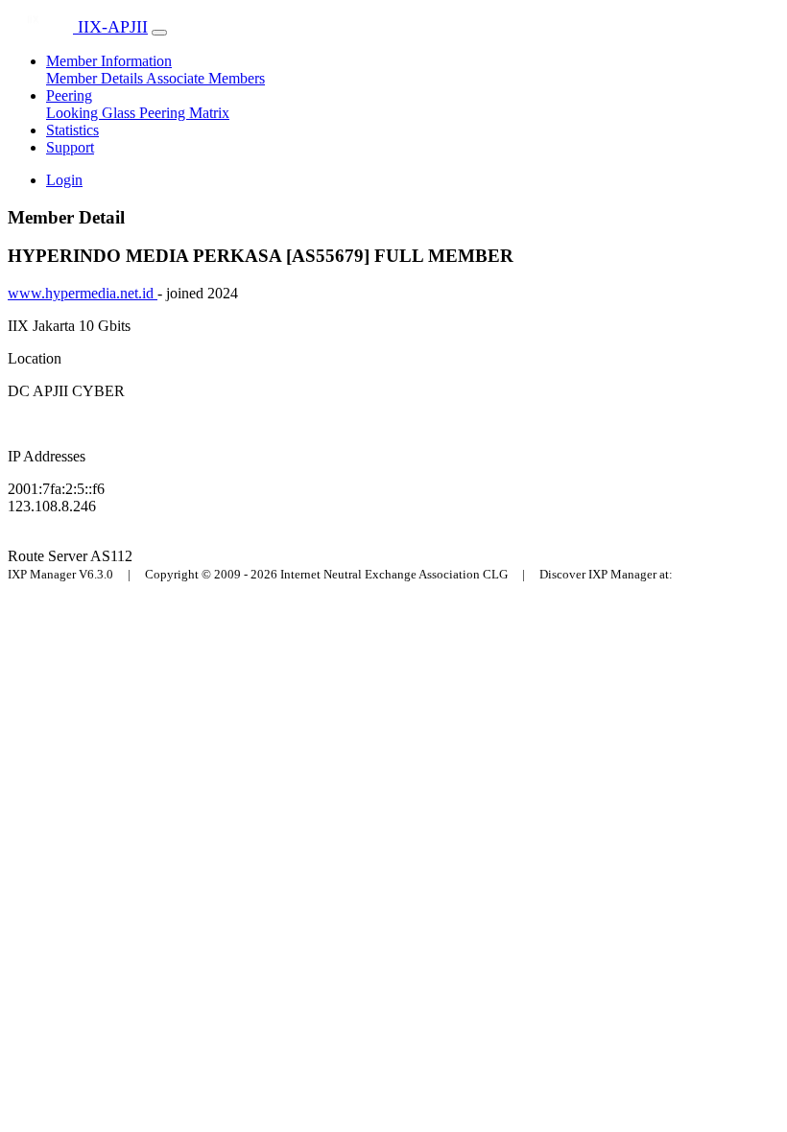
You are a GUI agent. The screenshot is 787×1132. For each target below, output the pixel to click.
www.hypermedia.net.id (82, 293)
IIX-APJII (110, 26)
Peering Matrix (184, 113)
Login (64, 180)
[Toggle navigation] (159, 32)
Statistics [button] (72, 130)
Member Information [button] (109, 61)
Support (70, 147)
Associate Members (205, 78)
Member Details (96, 78)
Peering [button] (69, 95)
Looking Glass (92, 113)
